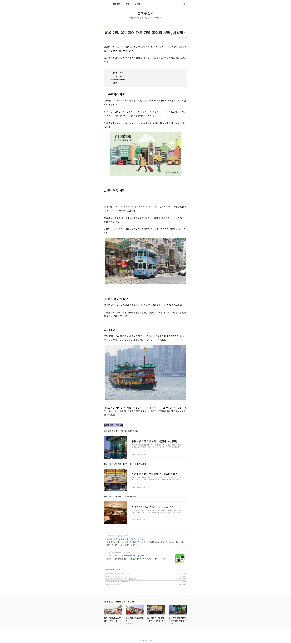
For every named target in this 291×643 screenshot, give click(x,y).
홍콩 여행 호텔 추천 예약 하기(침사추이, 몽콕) (121, 431)
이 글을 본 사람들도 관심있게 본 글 (119, 601)
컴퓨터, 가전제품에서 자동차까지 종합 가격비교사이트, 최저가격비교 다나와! (136, 558)
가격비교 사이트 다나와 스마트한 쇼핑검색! (125, 555)
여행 (127, 4)
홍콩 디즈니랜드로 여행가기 (113, 576)
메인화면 (116, 4)
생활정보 (138, 4)
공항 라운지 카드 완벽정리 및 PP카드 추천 (120, 496)
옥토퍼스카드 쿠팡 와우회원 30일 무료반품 (125, 539)
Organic (149, 640)
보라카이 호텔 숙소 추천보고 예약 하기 (116, 574)
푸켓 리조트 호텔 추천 (111, 584)
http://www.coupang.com (116, 536)
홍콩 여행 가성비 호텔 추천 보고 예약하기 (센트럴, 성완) (125, 463)
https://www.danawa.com (116, 552)
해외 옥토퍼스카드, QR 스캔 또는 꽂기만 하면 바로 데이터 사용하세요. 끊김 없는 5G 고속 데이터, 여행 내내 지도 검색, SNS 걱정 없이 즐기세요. (145, 543)
